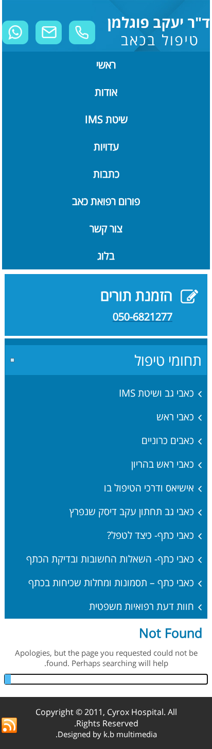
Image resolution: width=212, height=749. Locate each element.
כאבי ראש (175, 416)
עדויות (106, 147)
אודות (106, 92)
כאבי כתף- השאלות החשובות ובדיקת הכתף (110, 559)
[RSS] (9, 726)
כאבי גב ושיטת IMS (156, 393)
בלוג (106, 256)
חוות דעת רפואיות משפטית (141, 606)
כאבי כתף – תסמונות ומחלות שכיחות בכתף (111, 582)
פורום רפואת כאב (106, 201)
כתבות (106, 174)
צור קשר (106, 228)
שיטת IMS (106, 119)
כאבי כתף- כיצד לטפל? (150, 535)
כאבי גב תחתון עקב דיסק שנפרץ (131, 511)
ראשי (106, 65)
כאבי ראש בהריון (162, 464)
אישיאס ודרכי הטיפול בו (149, 488)
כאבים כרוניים (168, 440)
